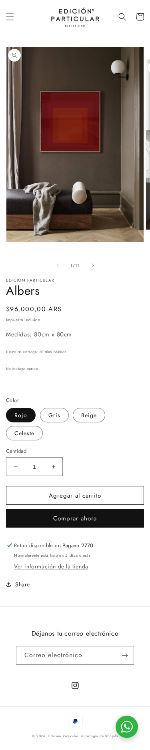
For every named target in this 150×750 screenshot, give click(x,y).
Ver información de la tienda (51, 566)
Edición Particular (63, 736)
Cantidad (16, 451)
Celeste (24, 433)
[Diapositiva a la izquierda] (57, 265)
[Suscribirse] (125, 655)
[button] (10, 17)
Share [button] (22, 584)
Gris (54, 415)
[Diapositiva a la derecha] (93, 265)
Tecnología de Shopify (99, 736)
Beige (89, 415)
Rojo (20, 415)
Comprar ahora (75, 518)
